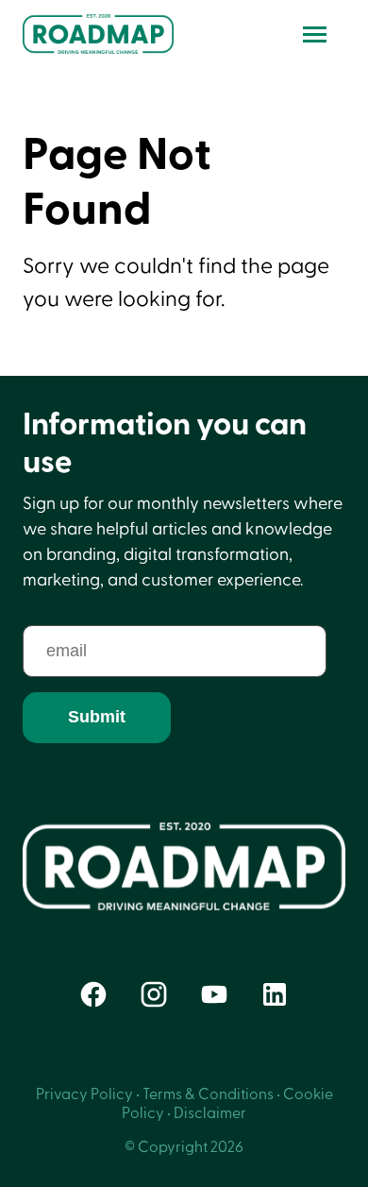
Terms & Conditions (208, 1094)
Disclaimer (210, 1113)
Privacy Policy (84, 1094)
